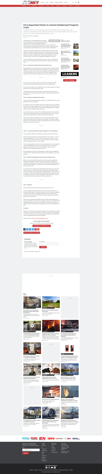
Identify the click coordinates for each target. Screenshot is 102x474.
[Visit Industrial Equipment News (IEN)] (42, 438)
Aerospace (63, 331)
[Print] (24, 229)
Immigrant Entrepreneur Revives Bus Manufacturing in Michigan (31, 378)
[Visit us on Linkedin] (55, 468)
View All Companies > (70, 80)
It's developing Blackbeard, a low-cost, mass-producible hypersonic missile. (69, 338)
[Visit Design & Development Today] (26, 438)
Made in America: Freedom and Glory (50, 399)
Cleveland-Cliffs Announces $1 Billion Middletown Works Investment (65, 67)
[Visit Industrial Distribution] (59, 438)
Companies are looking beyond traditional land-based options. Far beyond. (31, 424)
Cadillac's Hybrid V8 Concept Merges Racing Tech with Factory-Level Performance (50, 422)
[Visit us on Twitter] (49, 468)
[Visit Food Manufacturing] (34, 438)
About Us (31, 470)
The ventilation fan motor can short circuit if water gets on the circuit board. (31, 359)
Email (23, 447)
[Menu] (79, 2)
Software (26, 418)
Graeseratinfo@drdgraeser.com (41, 218)
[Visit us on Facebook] (46, 468)
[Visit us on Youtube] (52, 468)
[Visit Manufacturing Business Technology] (76, 438)
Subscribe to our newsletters (41, 225)
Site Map (71, 470)
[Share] (27, 229)
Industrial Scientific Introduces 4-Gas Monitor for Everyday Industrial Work (69, 356)
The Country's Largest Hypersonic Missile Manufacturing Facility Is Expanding (68, 335)
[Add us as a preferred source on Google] (38, 229)
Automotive (45, 331)
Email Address (42, 241)
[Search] (76, 2)
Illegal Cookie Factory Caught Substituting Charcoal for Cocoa (49, 378)
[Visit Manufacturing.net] (67, 438)
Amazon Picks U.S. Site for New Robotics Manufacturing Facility (68, 378)
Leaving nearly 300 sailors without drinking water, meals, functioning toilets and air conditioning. (69, 424)
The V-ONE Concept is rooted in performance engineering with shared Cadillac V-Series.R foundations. (50, 426)
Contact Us (36, 470)
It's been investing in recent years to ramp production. (69, 403)
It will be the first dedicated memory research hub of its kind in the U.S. (51, 313)
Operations (26, 331)
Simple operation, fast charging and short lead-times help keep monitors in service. (69, 359)
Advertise (41, 470)
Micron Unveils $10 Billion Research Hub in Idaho (66, 52)
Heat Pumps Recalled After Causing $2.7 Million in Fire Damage (31, 356)
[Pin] (35, 229)
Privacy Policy (46, 470)
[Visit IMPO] (51, 438)
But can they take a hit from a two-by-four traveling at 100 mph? (31, 337)
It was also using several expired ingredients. (51, 380)
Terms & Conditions (54, 470)
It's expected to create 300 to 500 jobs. (68, 380)
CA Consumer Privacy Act (63, 470)
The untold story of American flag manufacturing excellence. (48, 401)
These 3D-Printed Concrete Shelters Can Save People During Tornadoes (66, 60)
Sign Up (25, 453)
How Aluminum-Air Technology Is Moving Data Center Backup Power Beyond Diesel (66, 45)
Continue (43, 247)
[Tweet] (33, 229)
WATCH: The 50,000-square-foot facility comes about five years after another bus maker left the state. (31, 381)
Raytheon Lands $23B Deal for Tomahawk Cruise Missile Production (69, 400)
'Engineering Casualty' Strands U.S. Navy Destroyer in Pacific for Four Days (70, 421)
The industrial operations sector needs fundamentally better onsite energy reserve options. (31, 315)
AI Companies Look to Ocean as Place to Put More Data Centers (31, 421)
